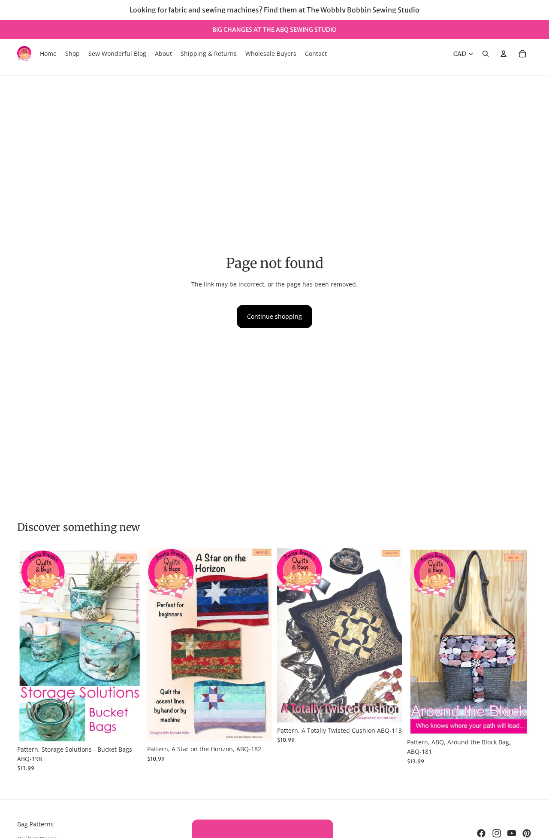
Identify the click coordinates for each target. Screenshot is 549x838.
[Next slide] (129, 644)
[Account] (503, 53)
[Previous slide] (30, 644)
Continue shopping (274, 316)
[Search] (485, 53)
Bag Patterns (35, 824)
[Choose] (128, 728)
